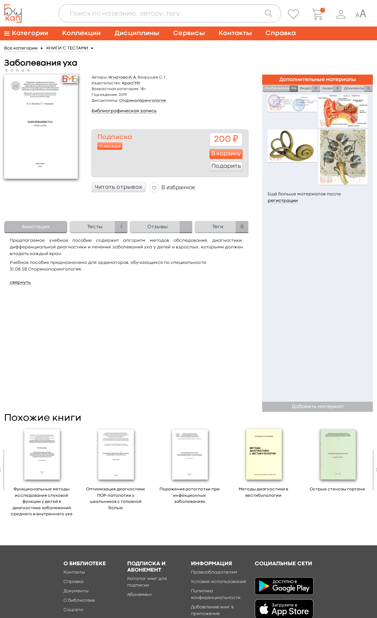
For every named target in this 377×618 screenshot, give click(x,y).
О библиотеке (79, 601)
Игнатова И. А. (122, 77)
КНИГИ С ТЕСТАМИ (67, 48)
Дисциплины (137, 33)
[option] (41, 473)
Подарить (226, 166)
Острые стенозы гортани (337, 489)
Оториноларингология (142, 100)
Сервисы (189, 33)
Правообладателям (214, 572)
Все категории (21, 48)
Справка (281, 33)
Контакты (235, 33)
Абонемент (139, 595)
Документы (76, 591)
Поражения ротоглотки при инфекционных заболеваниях (190, 496)
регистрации (283, 201)
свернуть (20, 283)
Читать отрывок (118, 187)
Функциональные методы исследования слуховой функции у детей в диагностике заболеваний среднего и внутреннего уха (41, 502)
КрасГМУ (131, 83)
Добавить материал (318, 407)
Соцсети (73, 610)
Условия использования (218, 582)
